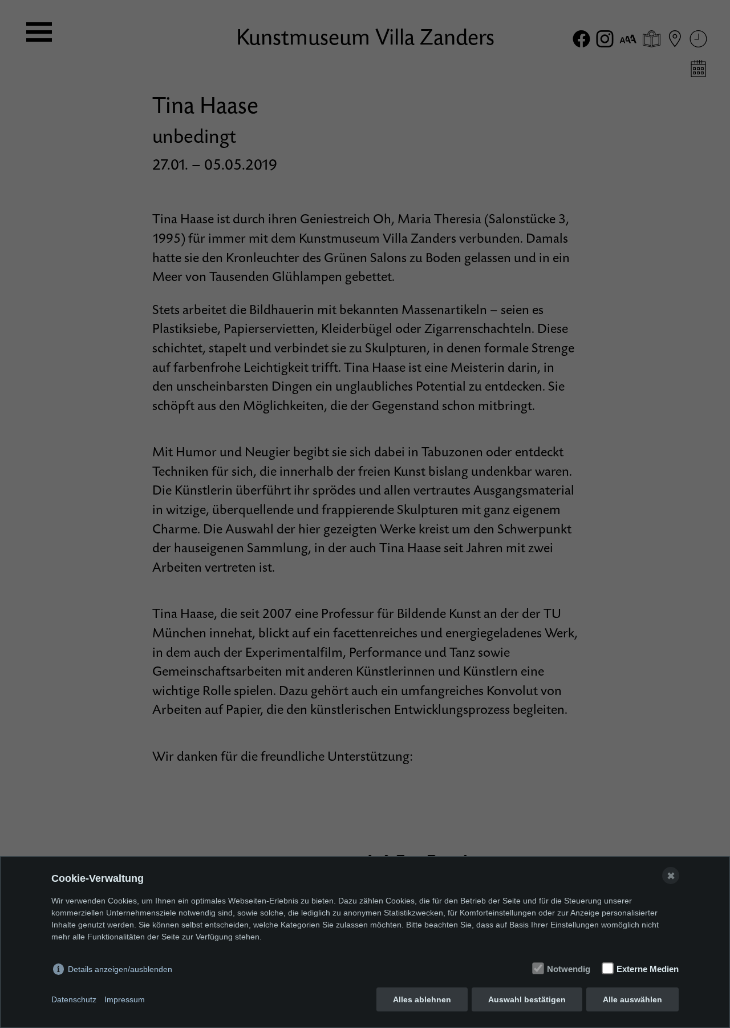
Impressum (124, 999)
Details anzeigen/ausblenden (120, 969)
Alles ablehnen (422, 999)
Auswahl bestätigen (527, 999)
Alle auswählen (632, 999)
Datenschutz (73, 999)
